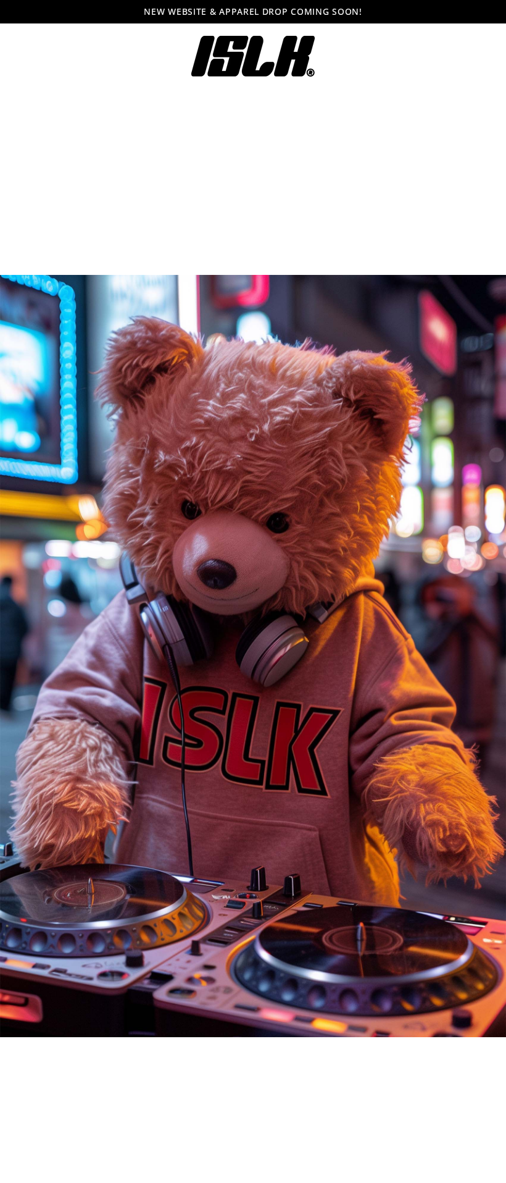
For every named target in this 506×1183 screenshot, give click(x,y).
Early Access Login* (252, 623)
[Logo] (253, 56)
